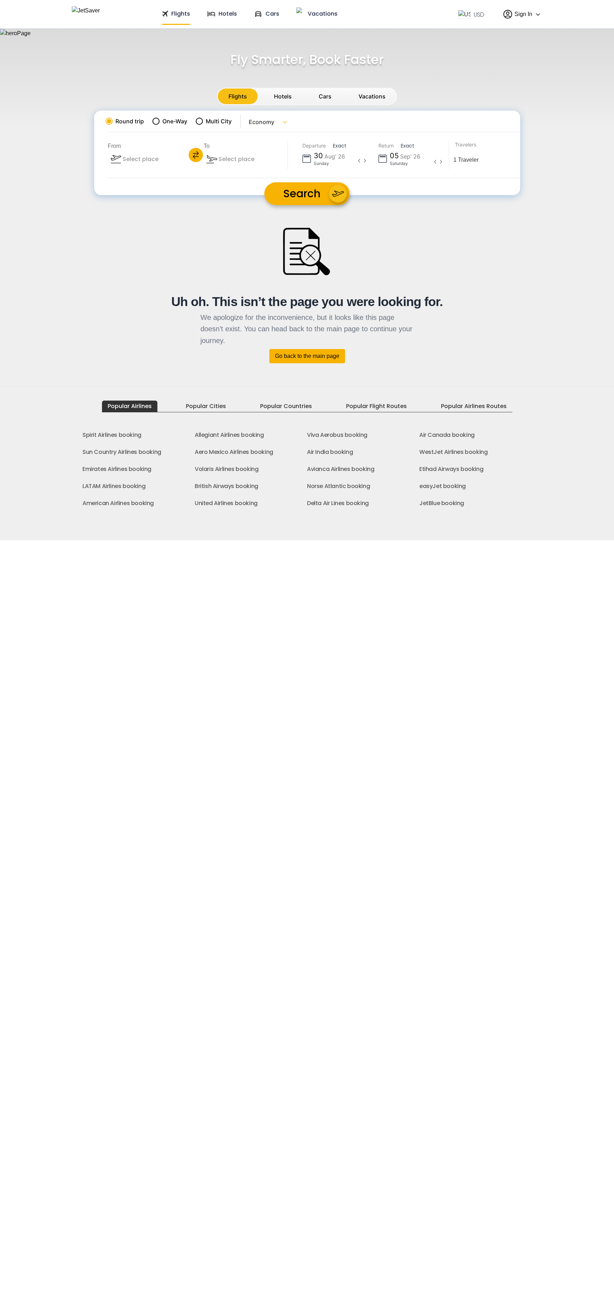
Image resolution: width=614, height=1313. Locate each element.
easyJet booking (442, 486)
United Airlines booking (226, 503)
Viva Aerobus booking (337, 435)
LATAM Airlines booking (113, 486)
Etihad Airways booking (451, 469)
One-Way (174, 121)
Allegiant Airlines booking (229, 435)
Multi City (219, 121)
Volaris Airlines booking (226, 469)
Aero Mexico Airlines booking (234, 452)
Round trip (129, 121)
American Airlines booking (118, 503)
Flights (237, 96)
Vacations (372, 96)
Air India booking (330, 452)
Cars (325, 96)
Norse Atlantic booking (338, 486)
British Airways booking (226, 486)
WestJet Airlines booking (453, 452)
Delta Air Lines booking (338, 503)
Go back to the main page (307, 356)
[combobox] (160, 159)
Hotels (283, 96)
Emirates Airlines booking (116, 469)
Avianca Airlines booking (340, 469)
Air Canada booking (447, 435)
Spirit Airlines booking (111, 435)
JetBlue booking (441, 503)
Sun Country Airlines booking (121, 452)
